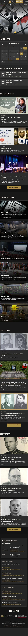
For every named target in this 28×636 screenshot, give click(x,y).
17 (2, 56)
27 (13, 59)
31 (2, 61)
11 (6, 53)
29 (21, 59)
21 (17, 56)
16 (25, 53)
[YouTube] (17, 611)
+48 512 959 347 (14, 550)
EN (12, 1)
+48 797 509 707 (6, 598)
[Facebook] (10, 611)
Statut (20, 622)
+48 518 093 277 (6, 592)
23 (25, 56)
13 (13, 53)
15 (21, 53)
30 (25, 59)
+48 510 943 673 (6, 574)
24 (2, 59)
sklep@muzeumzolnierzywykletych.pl (11, 569)
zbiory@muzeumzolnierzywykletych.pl (12, 593)
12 (10, 53)
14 (17, 53)
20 (13, 56)
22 (21, 56)
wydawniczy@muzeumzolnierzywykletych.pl (13, 600)
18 (6, 56)
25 (6, 59)
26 (10, 59)
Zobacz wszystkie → (14, 187)
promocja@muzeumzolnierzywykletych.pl (13, 582)
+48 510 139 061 (6, 567)
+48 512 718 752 (6, 580)
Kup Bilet (19, 2)
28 (17, 59)
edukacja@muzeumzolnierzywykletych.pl (13, 575)
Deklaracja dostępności (18, 623)
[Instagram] (14, 611)
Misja (16, 622)
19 (10, 56)
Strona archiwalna (9, 622)
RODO (9, 623)
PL (10, 1)
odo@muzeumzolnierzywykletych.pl (11, 604)
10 (2, 53)
